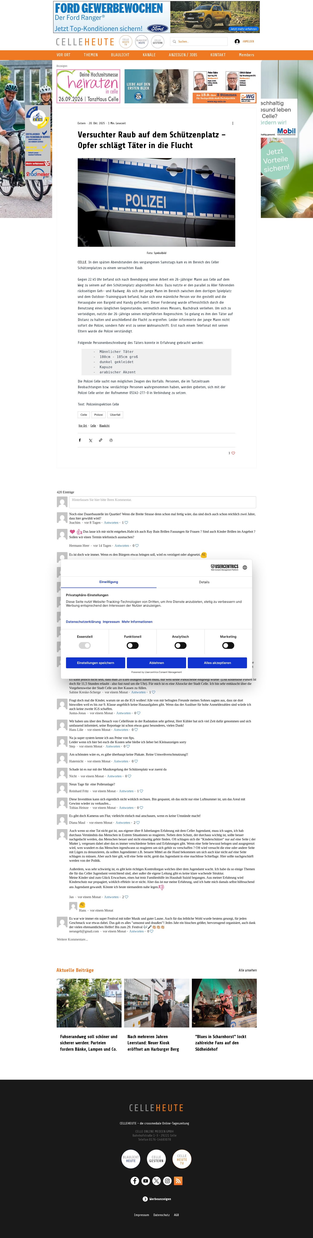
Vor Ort (83, 425)
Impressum (141, 1215)
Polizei (98, 414)
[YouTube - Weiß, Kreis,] (145, 1181)
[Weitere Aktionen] (232, 123)
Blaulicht (104, 425)
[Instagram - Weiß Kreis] (167, 1181)
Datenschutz (161, 1215)
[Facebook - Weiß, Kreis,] (135, 1181)
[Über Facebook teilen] (80, 440)
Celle (83, 414)
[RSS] (178, 1181)
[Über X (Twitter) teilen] (90, 440)
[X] (156, 1181)
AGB (176, 1215)
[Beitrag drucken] (111, 440)
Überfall (115, 414)
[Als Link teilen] (101, 440)
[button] (150, 55)
